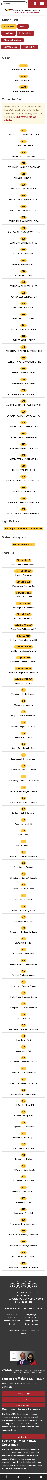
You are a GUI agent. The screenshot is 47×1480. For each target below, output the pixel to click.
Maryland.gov (31, 1314)
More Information (30, 1405)
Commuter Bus (10, 47)
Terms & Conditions (30, 1330)
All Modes (9, 26)
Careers (11, 1317)
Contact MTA (13, 1330)
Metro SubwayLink (12, 40)
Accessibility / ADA (12, 1321)
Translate (24, 1333)
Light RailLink (25, 33)
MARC (23, 26)
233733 (23, 1399)
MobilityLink (29, 47)
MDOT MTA (12, 1314)
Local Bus (8, 33)
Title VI (12, 1324)
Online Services (31, 1324)
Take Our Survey (23, 1437)
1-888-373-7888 (23, 1394)
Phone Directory (32, 1317)
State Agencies (31, 1321)
